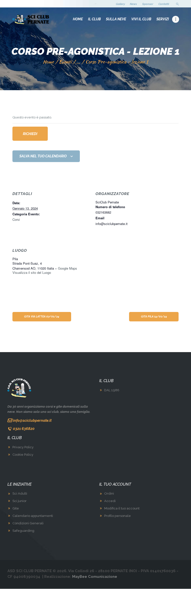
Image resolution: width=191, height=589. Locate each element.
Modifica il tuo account (122, 508)
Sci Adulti (19, 493)
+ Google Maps (66, 268)
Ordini (109, 493)
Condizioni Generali (28, 523)
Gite (15, 508)
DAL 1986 (111, 390)
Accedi (110, 501)
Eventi (65, 61)
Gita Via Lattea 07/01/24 (41, 316)
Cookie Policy (22, 454)
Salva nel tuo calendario (43, 156)
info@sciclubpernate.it (32, 420)
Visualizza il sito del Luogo (31, 272)
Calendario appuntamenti (32, 516)
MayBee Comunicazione (94, 576)
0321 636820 (24, 428)
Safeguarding (23, 531)
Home (48, 61)
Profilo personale (117, 516)
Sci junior (19, 501)
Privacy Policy (23, 447)
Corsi (16, 219)
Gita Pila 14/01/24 (154, 316)
